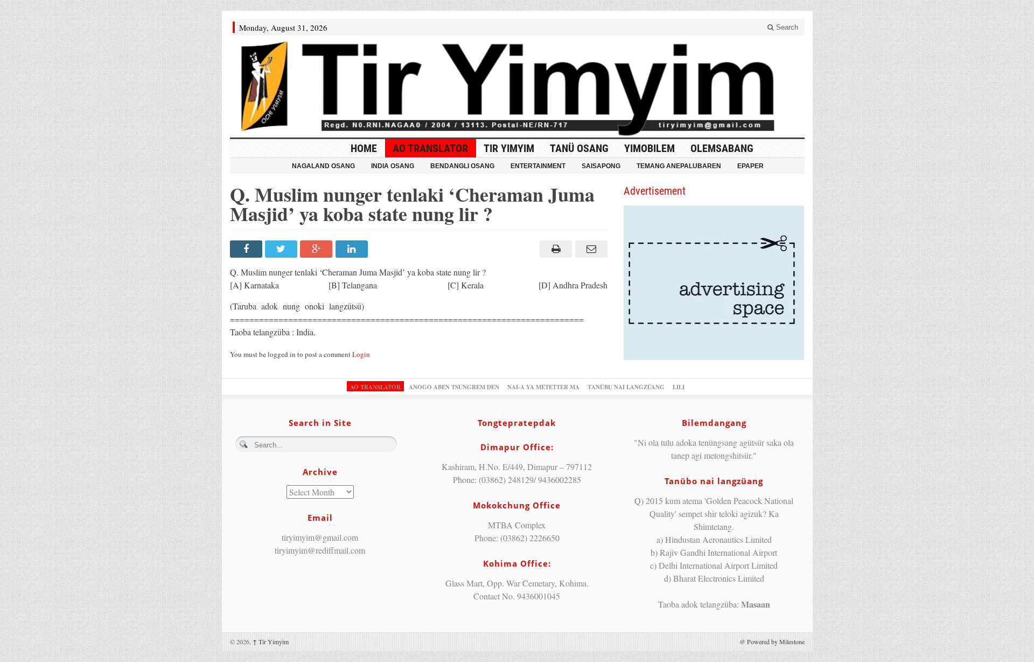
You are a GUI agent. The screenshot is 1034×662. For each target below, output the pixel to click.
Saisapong (601, 166)
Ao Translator (430, 148)
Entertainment (538, 166)
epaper (750, 166)
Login (361, 354)
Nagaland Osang (323, 166)
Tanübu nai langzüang (626, 387)
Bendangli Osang (462, 166)
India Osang (392, 166)
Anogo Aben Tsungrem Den (454, 387)
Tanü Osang (579, 148)
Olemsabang (721, 148)
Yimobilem (649, 148)
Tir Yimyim (509, 148)
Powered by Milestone (776, 641)
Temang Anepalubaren (679, 166)
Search (786, 27)
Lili (678, 387)
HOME (364, 148)
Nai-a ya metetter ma (543, 387)
